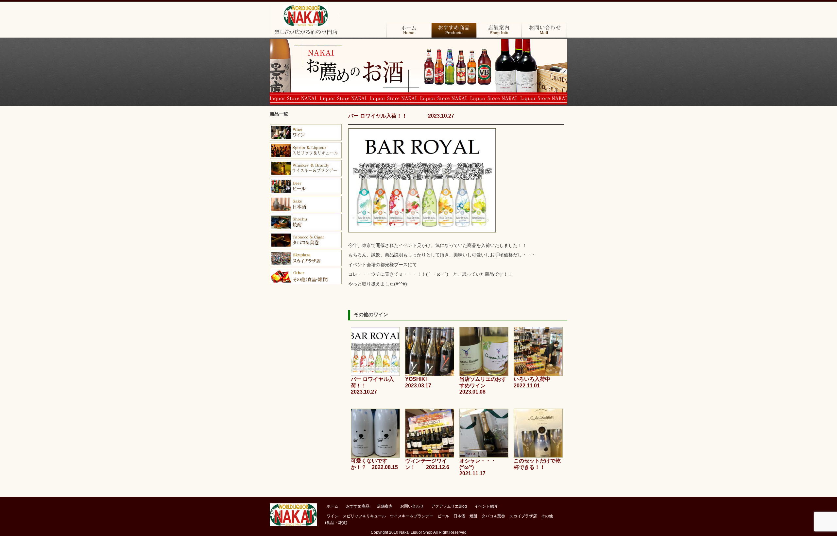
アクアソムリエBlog (449, 506)
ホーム (408, 30)
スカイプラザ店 (306, 258)
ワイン (306, 132)
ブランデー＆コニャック (306, 150)
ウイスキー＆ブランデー (411, 516)
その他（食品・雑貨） (306, 276)
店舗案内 (498, 30)
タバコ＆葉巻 (306, 240)
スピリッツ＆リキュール (364, 516)
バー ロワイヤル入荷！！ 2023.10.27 (401, 116)
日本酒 (306, 204)
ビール (306, 186)
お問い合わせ (544, 30)
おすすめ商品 (453, 30)
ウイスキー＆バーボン (306, 168)
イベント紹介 (486, 506)
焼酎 (306, 222)
